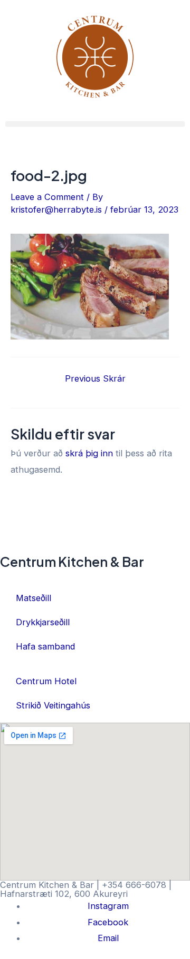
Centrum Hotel (46, 681)
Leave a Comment (47, 197)
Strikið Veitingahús (53, 705)
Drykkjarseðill (43, 622)
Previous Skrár (95, 378)
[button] (95, 124)
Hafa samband (45, 646)
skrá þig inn (89, 453)
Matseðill (33, 598)
